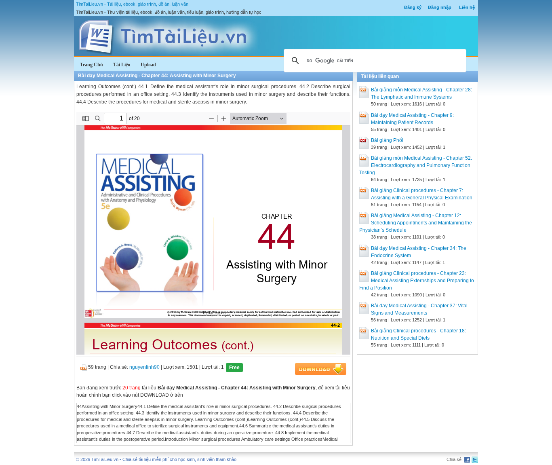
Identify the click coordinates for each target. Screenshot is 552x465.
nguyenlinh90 (144, 367)
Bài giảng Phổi (387, 140)
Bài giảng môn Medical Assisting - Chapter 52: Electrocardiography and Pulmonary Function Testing (415, 165)
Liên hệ (467, 7)
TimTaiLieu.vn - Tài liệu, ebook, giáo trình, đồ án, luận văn (132, 4)
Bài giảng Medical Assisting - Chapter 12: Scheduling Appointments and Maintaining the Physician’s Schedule (415, 223)
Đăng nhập (439, 7)
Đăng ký (412, 7)
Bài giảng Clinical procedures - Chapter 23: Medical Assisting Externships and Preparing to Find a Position (416, 281)
